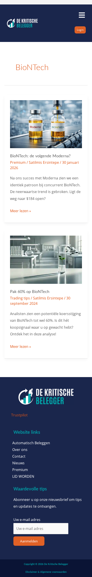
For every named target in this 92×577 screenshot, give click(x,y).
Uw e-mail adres (26, 519)
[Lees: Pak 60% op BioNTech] (46, 259)
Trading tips (20, 298)
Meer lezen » (20, 210)
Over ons (19, 449)
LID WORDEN (23, 476)
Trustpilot (19, 414)
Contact (18, 456)
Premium (18, 162)
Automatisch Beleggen (31, 443)
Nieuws (18, 463)
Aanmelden (29, 541)
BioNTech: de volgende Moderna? (40, 156)
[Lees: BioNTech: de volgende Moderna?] (46, 123)
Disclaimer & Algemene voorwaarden (46, 572)
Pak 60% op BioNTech (29, 292)
